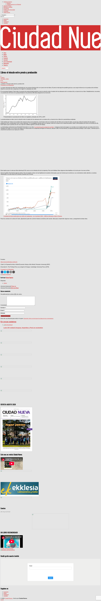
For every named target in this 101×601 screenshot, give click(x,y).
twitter (5, 20)
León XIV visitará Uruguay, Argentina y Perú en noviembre (23, 327)
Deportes (6, 65)
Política (5, 56)
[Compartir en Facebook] (2, 272)
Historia (9, 3)
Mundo (5, 54)
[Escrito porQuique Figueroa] (6, 274)
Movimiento (6, 63)
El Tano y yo (13, 286)
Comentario (4, 305)
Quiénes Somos (8, 1)
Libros (5, 283)
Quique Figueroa (9, 277)
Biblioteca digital (8, 7)
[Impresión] (13, 272)
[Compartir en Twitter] (5, 272)
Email (2, 310)
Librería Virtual (7, 5)
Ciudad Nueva (9, 598)
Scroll (2, 599)
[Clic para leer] (8, 324)
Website (3, 313)
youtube (6, 23)
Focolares (6, 8)
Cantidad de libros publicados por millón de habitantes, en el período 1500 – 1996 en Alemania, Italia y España (33, 216)
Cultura (2, 77)
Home (5, 53)
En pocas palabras (8, 322)
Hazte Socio (7, 12)
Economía (6, 58)
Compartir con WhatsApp (7, 85)
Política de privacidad (9, 9)
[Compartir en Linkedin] (8, 272)
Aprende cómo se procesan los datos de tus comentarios (38, 318)
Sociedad (6, 60)
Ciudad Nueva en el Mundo (14, 4)
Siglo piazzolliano (15, 288)
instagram (6, 21)
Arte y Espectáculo (8, 61)
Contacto (6, 11)
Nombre (3, 307)
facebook (6, 19)
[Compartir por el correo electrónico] (10, 272)
